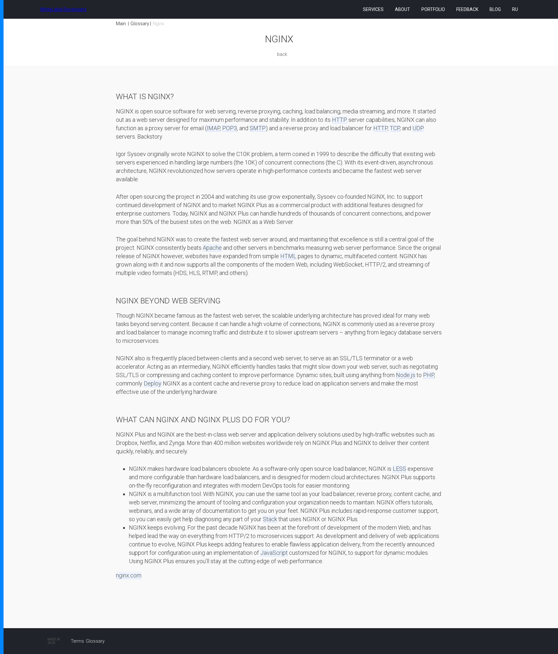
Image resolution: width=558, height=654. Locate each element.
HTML (288, 256)
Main (121, 23)
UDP (418, 128)
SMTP (258, 128)
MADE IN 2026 (53, 641)
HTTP (339, 119)
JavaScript (274, 552)
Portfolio (433, 9)
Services (373, 9)
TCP (395, 128)
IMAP (213, 128)
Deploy (152, 383)
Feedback (467, 9)
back (282, 54)
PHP (428, 375)
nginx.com (128, 575)
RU (515, 9)
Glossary (139, 23)
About (402, 9)
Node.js (405, 375)
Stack (270, 519)
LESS (399, 468)
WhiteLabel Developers (63, 9)
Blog (495, 9)
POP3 (229, 128)
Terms (77, 641)
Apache (212, 247)
